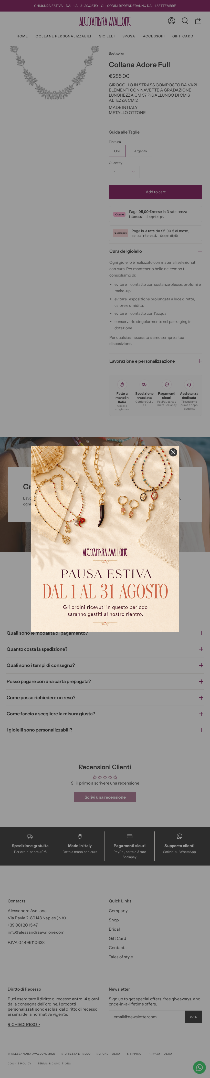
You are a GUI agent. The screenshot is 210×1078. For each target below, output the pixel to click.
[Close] (173, 452)
